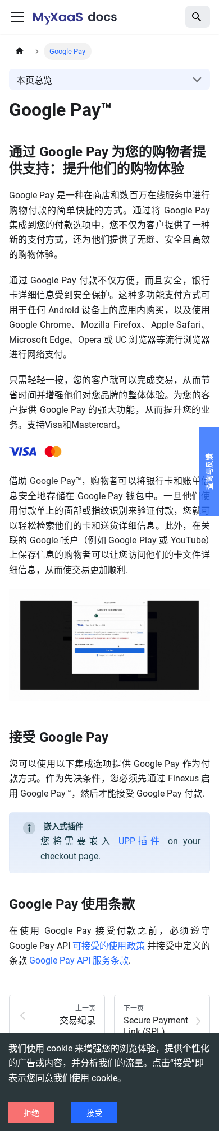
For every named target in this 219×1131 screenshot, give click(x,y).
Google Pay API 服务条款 (79, 960)
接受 (94, 1113)
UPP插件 (140, 841)
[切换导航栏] (17, 16)
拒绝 (31, 1113)
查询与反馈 (209, 471)
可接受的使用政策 (108, 946)
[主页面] (19, 51)
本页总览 (34, 80)
